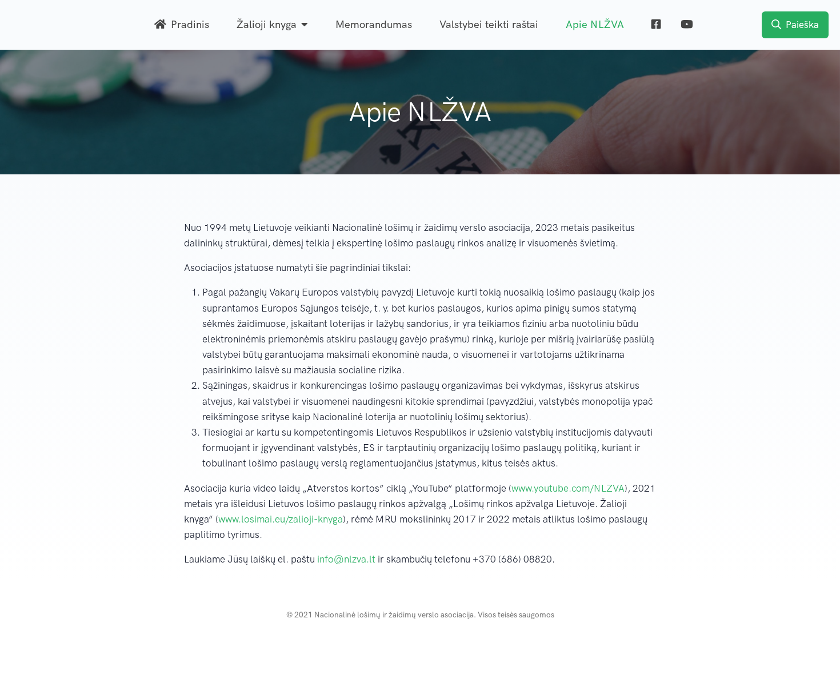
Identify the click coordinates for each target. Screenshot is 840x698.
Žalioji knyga (267, 24)
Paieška (802, 24)
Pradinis (190, 24)
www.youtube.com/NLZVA (568, 488)
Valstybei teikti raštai (488, 24)
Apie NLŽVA (595, 24)
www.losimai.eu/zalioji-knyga (280, 519)
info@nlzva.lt (346, 559)
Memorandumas (373, 24)
